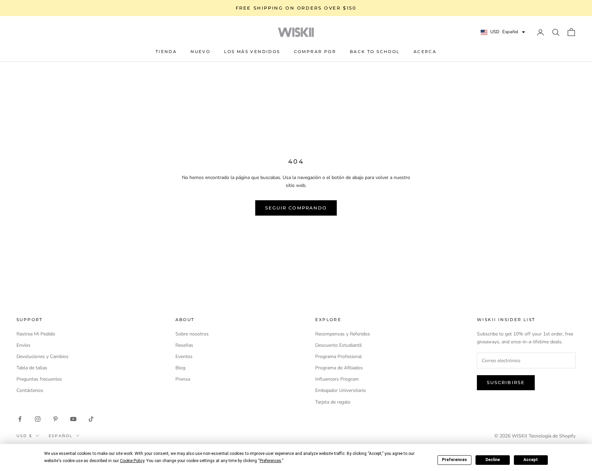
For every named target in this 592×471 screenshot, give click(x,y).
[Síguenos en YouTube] (73, 419)
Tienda (166, 51)
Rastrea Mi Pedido (35, 334)
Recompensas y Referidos (342, 334)
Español (61, 435)
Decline (492, 459)
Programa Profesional (338, 356)
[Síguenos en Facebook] (19, 419)
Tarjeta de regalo (332, 402)
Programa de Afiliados (339, 368)
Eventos (184, 356)
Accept (530, 459)
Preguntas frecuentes (39, 379)
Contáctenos (29, 390)
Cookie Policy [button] (132, 460)
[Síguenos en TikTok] (91, 419)
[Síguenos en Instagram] (37, 419)
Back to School (375, 51)
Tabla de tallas (31, 368)
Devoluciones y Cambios (42, 356)
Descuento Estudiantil (338, 345)
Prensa (182, 379)
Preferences (454, 459)
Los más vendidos (252, 51)
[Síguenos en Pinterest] (55, 419)
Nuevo (200, 51)
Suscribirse (506, 382)
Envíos (23, 345)
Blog (180, 368)
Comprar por (315, 51)
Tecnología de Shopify (552, 436)
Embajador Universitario (340, 390)
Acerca (425, 51)
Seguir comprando (296, 208)
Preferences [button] (270, 460)
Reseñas (184, 345)
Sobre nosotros (192, 334)
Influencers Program (337, 379)
